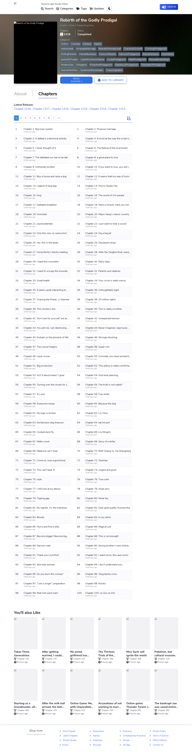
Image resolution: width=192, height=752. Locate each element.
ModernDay (67, 64)
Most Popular (69, 731)
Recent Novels (69, 740)
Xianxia (96, 735)
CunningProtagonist (155, 48)
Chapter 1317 (41, 109)
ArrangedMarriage (86, 48)
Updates (98, 8)
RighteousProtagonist (126, 64)
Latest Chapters (70, 735)
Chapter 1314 (98, 109)
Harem (97, 44)
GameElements (151, 54)
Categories (66, 8)
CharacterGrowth (133, 48)
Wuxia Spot (98, 731)
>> (58, 118)
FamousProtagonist (129, 54)
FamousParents (107, 54)
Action (64, 44)
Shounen (97, 744)
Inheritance (167, 54)
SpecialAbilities (69, 70)
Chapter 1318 (22, 109)
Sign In (171, 6)
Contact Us (158, 744)
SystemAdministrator (91, 70)
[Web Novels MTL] (26, 7)
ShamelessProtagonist (153, 64)
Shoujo (126, 740)
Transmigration (114, 70)
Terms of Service (160, 735)
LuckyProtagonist (116, 59)
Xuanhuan (97, 740)
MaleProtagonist (137, 59)
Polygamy (81, 64)
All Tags (126, 744)
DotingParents (68, 54)
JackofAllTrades (69, 59)
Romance (127, 731)
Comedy (75, 44)
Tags (83, 8)
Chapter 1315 (79, 109)
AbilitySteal (67, 48)
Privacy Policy (159, 731)
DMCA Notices (160, 740)
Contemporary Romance (134, 735)
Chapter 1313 (116, 109)
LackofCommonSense (92, 59)
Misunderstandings (159, 59)
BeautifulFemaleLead (110, 48)
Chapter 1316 (60, 109)
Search (48, 8)
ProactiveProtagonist (101, 64)
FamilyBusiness (87, 54)
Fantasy (87, 44)
